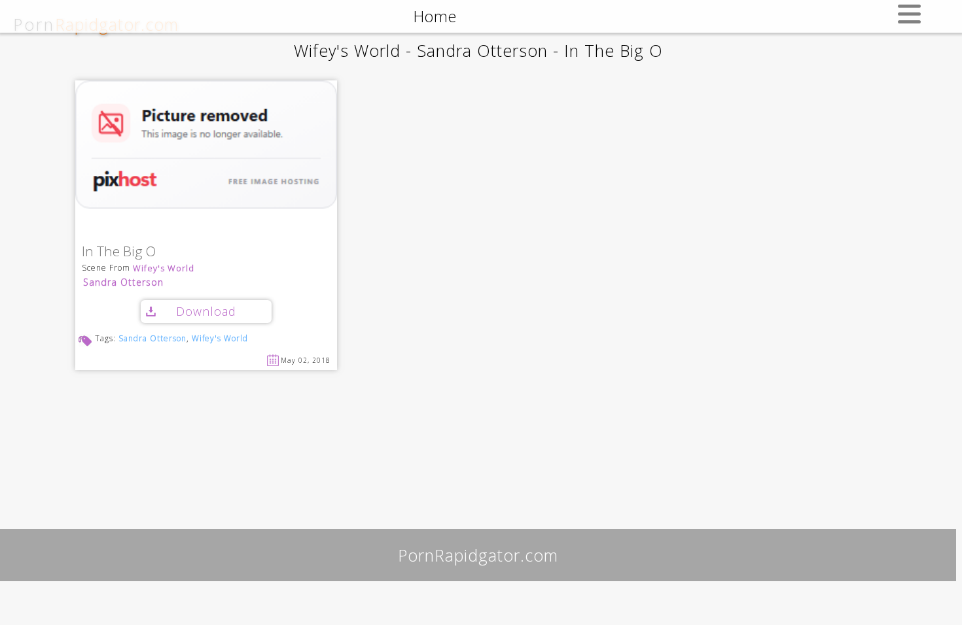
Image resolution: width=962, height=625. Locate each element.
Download (206, 311)
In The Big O (119, 252)
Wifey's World (163, 268)
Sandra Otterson (123, 282)
